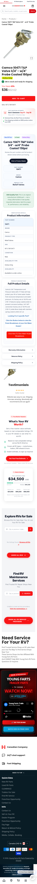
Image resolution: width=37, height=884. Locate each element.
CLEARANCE (6, 788)
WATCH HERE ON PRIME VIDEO (18, 729)
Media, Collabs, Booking (12, 835)
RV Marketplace (18, 1)
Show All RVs (17, 555)
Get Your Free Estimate (17, 458)
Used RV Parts (7, 785)
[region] (18, 335)
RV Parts (6, 1)
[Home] (18, 6)
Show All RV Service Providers (17, 620)
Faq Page (5, 824)
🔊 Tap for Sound (18, 722)
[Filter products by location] (11, 880)
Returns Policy (17, 356)
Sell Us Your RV (8, 814)
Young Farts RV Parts (17, 858)
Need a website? (17, 874)
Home (4, 19)
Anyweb (26, 866)
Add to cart (18, 98)
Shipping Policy (17, 363)
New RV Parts (7, 781)
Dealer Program (8, 817)
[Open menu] (25, 880)
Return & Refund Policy (11, 828)
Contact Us (6, 803)
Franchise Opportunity (11, 799)
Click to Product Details (18, 161)
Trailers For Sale (8, 792)
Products (12, 19)
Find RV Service (31, 1)
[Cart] (33, 6)
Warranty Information (17, 350)
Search (33, 11)
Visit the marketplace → (18, 609)
